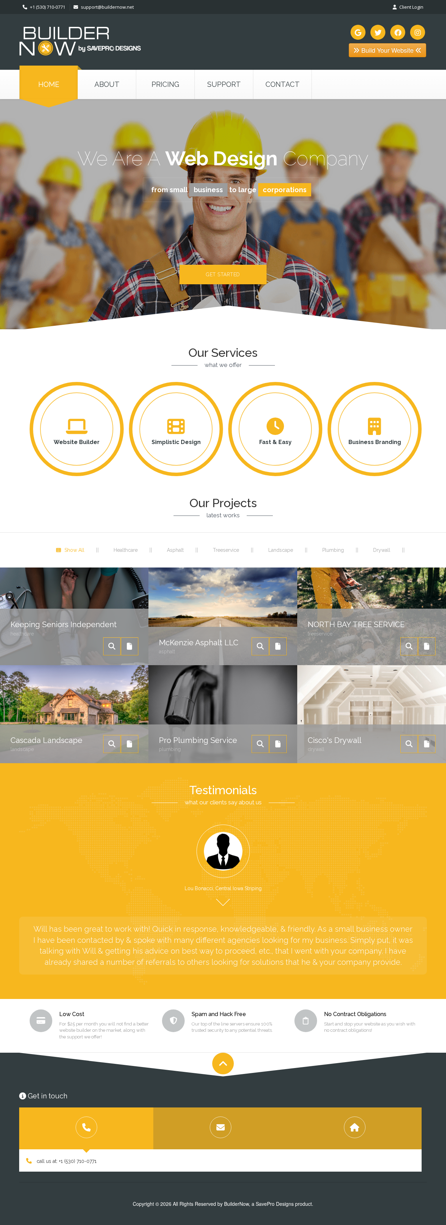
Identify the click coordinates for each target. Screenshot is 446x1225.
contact (283, 84)
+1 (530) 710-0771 (47, 7)
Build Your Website (387, 49)
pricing (165, 84)
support (224, 84)
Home (48, 84)
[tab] (86, 1128)
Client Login (410, 7)
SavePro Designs (275, 1203)
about (107, 84)
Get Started (223, 274)
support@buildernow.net (107, 7)
